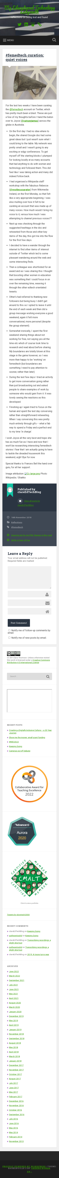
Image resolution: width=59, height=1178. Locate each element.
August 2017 (15, 1078)
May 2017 (13, 1092)
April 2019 (14, 1025)
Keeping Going (15, 746)
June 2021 (14, 989)
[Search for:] (29, 676)
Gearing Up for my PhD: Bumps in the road (31, 535)
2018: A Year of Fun (20, 540)
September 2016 (16, 1114)
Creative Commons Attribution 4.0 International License (28, 661)
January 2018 (15, 1061)
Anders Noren (40, 1168)
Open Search (53, 40)
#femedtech (17, 527)
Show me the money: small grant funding (27, 737)
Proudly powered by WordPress (24, 1166)
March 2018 (14, 1056)
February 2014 (15, 1137)
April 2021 (14, 998)
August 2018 (15, 1043)
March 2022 (14, 976)
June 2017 (14, 1087)
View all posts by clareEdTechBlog (29, 503)
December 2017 (16, 1065)
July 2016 (13, 1119)
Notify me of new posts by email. (28, 637)
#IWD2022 (14, 742)
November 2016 (16, 1105)
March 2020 (14, 1007)
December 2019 (16, 1016)
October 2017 (15, 1074)
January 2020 (15, 1011)
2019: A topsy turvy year (38, 954)
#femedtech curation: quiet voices (25, 57)
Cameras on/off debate (19, 751)
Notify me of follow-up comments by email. (29, 631)
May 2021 (13, 993)
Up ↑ (29, 1171)
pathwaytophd (15, 935)
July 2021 (13, 985)
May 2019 (13, 1020)
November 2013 (16, 1141)
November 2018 (16, 1034)
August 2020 (15, 1003)
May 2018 (13, 1047)
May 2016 (13, 1128)
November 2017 (16, 1070)
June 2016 (14, 1123)
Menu (10, 40)
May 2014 (13, 1132)
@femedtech (16, 109)
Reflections (16, 522)
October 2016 (15, 1110)
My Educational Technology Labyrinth (29, 9)
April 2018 (14, 1052)
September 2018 (16, 1038)
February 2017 (15, 1096)
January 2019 (15, 1029)
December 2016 (16, 1101)
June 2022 (14, 971)
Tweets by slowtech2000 (18, 914)
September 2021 (16, 980)
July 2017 (13, 1083)
